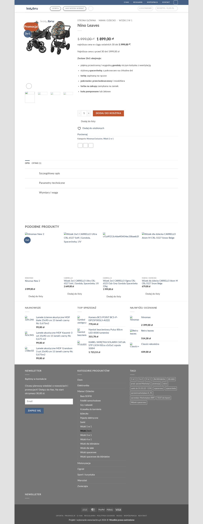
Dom (79, 380)
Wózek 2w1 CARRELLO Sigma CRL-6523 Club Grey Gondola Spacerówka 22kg (120, 283)
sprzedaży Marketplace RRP (142, 398)
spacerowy (158, 388)
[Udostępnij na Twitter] (85, 145)
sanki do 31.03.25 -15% (141, 388)
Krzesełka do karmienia (90, 409)
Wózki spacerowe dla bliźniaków (95, 457)
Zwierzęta (82, 486)
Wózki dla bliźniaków (89, 444)
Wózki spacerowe (88, 452)
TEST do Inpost (163, 398)
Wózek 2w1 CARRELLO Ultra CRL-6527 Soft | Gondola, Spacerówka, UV (81, 282)
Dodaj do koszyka (108, 113)
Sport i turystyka (86, 474)
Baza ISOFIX (86, 396)
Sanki (82, 422)
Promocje (70, 516)
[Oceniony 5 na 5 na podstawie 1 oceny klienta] (127, 34)
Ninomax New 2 (32, 281)
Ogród (80, 469)
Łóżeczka (84, 414)
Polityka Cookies (106, 516)
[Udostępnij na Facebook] (80, 145)
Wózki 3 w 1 (86, 435)
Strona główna (86, 21)
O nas (80, 516)
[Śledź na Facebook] (176, 2)
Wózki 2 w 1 (125, 21)
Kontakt (142, 516)
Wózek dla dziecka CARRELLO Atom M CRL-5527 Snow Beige (160, 282)
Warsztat (82, 480)
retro (165, 384)
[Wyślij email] (90, 145)
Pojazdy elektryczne (89, 418)
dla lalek (171, 379)
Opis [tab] (27, 163)
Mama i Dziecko (107, 21)
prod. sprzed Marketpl (140, 384)
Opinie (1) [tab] (36, 163)
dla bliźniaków (159, 379)
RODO (119, 516)
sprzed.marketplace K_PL (141, 393)
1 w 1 (133, 379)
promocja (156, 384)
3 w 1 (141, 379)
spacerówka (171, 388)
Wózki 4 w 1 (86, 439)
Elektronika (83, 385)
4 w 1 (148, 379)
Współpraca (130, 516)
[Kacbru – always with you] (35, 8)
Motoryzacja (84, 463)
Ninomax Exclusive (94, 139)
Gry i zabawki (86, 405)
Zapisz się (34, 411)
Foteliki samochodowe (90, 401)
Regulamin (90, 516)
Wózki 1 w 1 (86, 426)
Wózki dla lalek (87, 448)
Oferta (59, 516)
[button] (90, 8)
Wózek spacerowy (138, 402)
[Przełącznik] (34, 173)
